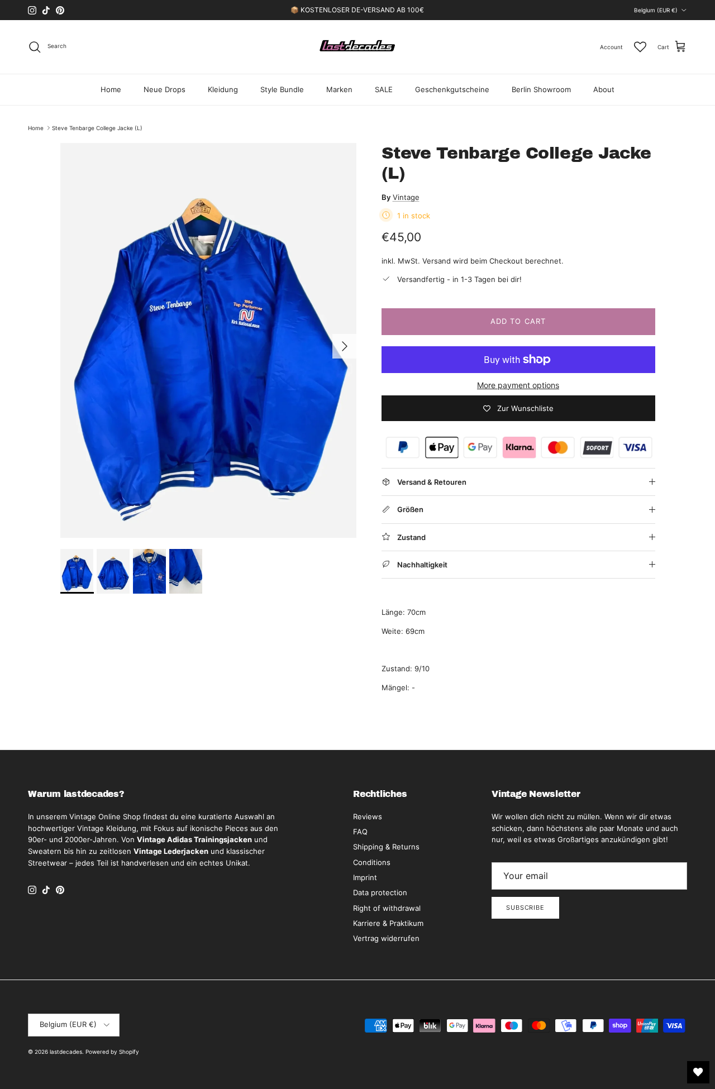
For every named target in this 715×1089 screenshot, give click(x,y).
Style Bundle (282, 89)
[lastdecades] (357, 47)
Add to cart (517, 321)
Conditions (371, 862)
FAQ (360, 831)
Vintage (406, 197)
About (603, 89)
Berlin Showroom (541, 89)
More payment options (518, 385)
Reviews (367, 816)
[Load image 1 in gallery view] (208, 340)
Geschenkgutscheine (452, 89)
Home (111, 89)
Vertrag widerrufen (386, 938)
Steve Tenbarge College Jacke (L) (97, 128)
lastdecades (66, 1051)
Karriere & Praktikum (388, 923)
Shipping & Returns (386, 846)
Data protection (380, 892)
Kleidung (223, 89)
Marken (339, 89)
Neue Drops (164, 89)
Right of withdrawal (387, 908)
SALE (384, 89)
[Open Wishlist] (698, 1072)
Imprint (365, 877)
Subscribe (525, 907)
